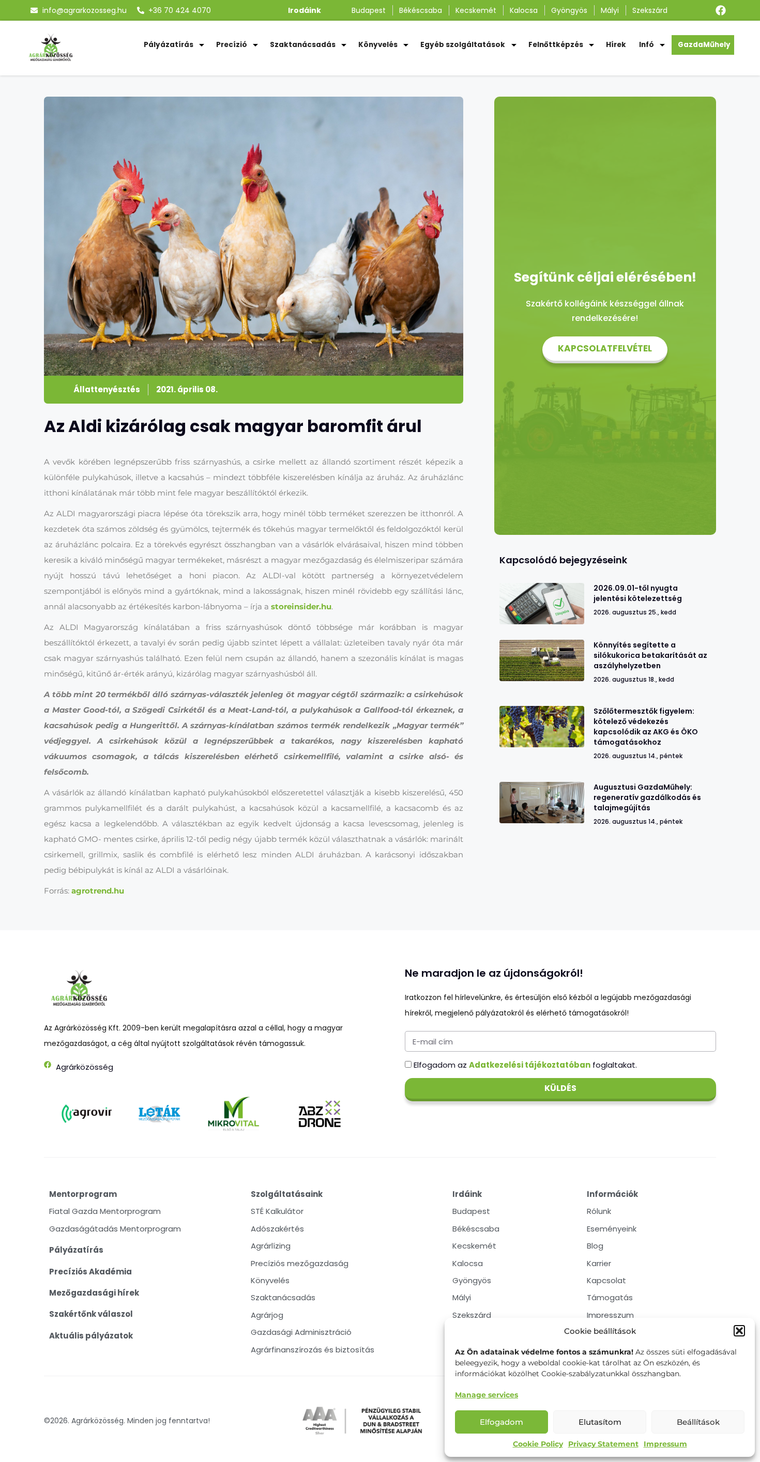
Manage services (486, 1394)
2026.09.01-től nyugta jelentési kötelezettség (638, 593)
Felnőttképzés (555, 45)
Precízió (231, 45)
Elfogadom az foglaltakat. (525, 1064)
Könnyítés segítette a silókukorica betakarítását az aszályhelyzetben (650, 655)
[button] (739, 1331)
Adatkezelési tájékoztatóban (529, 1064)
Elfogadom (501, 1422)
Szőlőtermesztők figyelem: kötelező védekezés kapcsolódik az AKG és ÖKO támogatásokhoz (646, 726)
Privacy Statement (603, 1444)
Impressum (665, 1444)
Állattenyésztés (106, 389)
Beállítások (698, 1422)
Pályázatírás (168, 45)
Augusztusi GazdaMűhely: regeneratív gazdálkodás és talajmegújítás (647, 797)
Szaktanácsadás (303, 45)
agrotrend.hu (97, 891)
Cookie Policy (538, 1444)
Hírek (616, 45)
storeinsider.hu (301, 606)
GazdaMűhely (704, 45)
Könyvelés (378, 45)
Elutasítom (600, 1422)
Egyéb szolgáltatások (462, 45)
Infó (646, 45)
